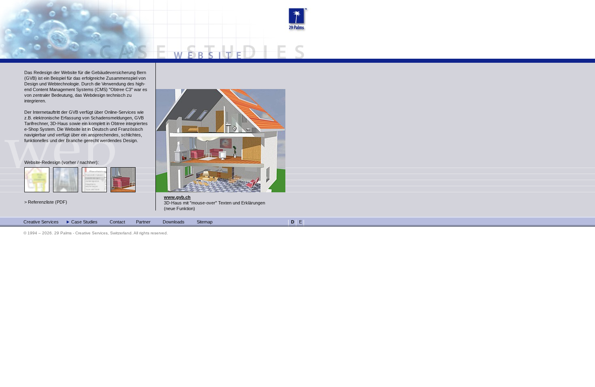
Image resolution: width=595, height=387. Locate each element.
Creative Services (41, 221)
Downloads (174, 221)
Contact (117, 221)
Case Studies (84, 221)
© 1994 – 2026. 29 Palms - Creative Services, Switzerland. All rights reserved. (95, 233)
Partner (143, 221)
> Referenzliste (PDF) (45, 202)
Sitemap (204, 221)
